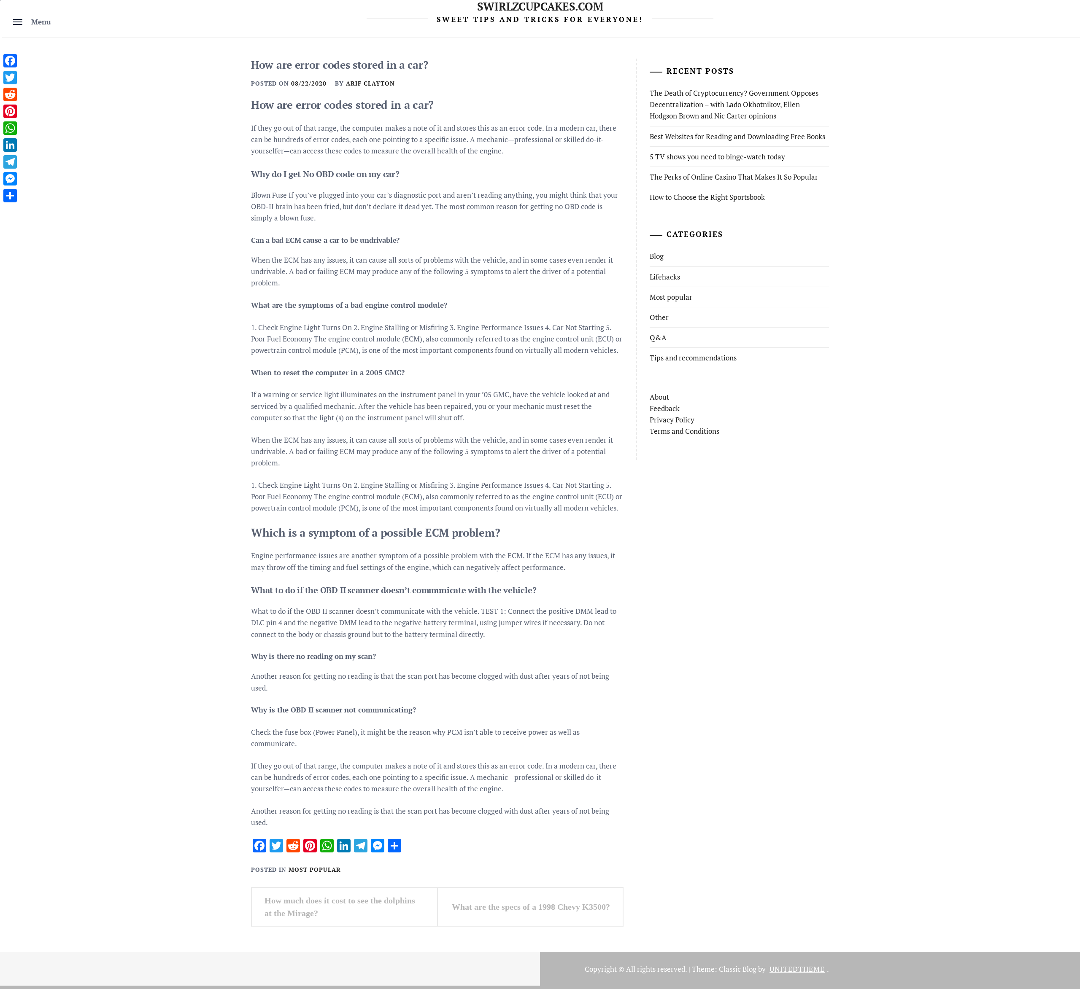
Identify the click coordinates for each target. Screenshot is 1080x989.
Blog (657, 256)
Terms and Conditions (684, 431)
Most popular (315, 869)
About (659, 397)
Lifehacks (665, 277)
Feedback (665, 408)
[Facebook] (10, 60)
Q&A (658, 337)
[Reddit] (10, 94)
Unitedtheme (797, 969)
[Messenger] (10, 178)
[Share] (10, 195)
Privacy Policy (672, 420)
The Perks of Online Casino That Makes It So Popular (734, 177)
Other (659, 317)
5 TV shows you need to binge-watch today (717, 156)
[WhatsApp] (10, 128)
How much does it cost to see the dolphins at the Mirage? (340, 907)
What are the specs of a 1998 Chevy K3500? (531, 906)
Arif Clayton (370, 83)
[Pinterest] (10, 111)
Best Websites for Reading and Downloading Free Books (737, 136)
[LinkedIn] (10, 145)
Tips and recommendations (693, 358)
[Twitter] (10, 77)
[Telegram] (10, 161)
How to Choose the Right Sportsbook (707, 197)
